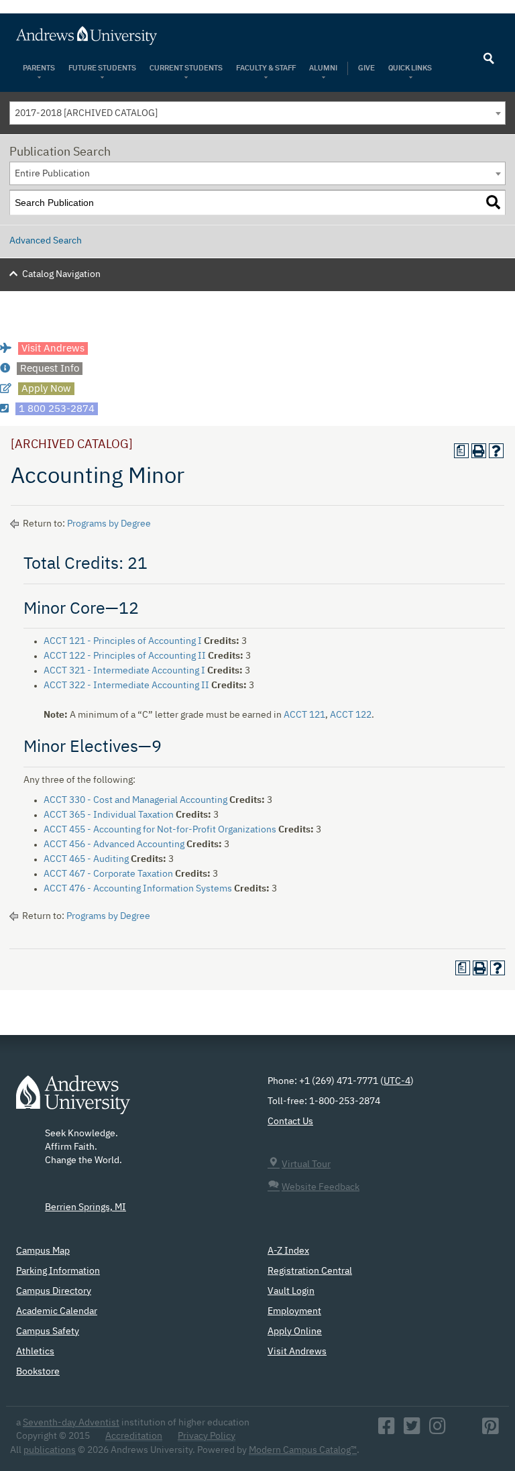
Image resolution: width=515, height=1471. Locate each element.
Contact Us (290, 1121)
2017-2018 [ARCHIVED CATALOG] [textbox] (86, 113)
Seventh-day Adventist (71, 1422)
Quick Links (410, 68)
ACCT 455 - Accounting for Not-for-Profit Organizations (160, 829)
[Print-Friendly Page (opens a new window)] (478, 450)
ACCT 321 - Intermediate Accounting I (124, 670)
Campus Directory (53, 1291)
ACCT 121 (304, 715)
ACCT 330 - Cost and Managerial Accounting (135, 800)
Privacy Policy (206, 1436)
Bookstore (38, 1371)
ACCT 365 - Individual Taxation (109, 815)
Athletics (35, 1351)
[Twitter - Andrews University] (412, 1430)
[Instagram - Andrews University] (437, 1430)
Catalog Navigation (61, 274)
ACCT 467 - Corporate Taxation (108, 874)
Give (366, 68)
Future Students (102, 68)
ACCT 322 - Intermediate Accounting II (126, 685)
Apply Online (295, 1331)
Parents (39, 68)
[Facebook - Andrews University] (386, 1430)
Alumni (323, 68)
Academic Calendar (56, 1311)
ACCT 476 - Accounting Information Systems (138, 888)
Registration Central (310, 1271)
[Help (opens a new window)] (496, 450)
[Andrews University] (257, 35)
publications (49, 1450)
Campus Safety (47, 1331)
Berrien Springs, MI (85, 1207)
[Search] (493, 203)
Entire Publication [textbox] (52, 173)
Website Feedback (320, 1187)
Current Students (186, 68)
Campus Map (43, 1251)
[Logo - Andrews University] (73, 1100)
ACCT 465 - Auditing (86, 859)
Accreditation (133, 1436)
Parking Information (58, 1271)
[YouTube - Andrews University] (464, 1430)
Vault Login (291, 1291)
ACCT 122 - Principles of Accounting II (125, 656)
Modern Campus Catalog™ (303, 1450)
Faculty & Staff (266, 68)
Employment (294, 1311)
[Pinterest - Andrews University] (490, 1430)
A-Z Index (288, 1251)
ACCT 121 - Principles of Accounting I (123, 641)
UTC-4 (397, 1081)
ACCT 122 (350, 715)
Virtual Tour (306, 1164)
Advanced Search (45, 241)
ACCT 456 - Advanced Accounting (114, 844)
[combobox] (257, 113)
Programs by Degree (109, 524)
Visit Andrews (297, 1351)
